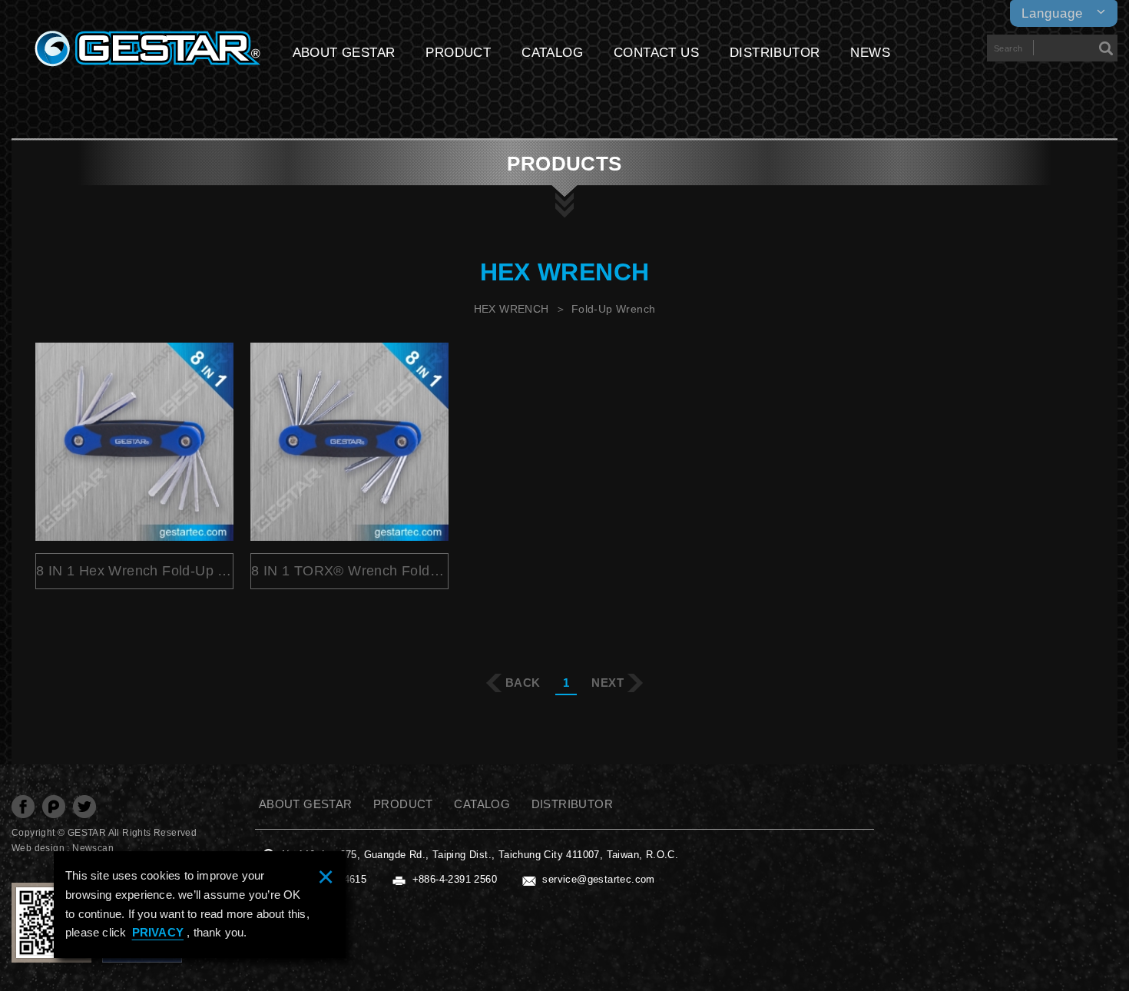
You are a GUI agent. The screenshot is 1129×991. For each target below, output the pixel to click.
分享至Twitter (84, 806)
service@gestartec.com (598, 879)
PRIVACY (158, 932)
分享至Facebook (23, 806)
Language (1052, 13)
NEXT (607, 682)
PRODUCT (458, 52)
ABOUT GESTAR (344, 52)
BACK (523, 682)
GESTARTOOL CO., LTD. (147, 49)
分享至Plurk (53, 806)
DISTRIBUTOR (774, 52)
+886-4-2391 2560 (454, 879)
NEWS (870, 52)
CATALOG (552, 52)
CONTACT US (656, 52)
